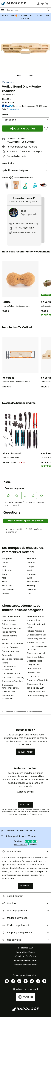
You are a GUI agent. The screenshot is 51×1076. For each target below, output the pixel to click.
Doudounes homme (11, 628)
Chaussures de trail (11, 673)
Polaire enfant (33, 620)
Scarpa (30, 566)
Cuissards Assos (34, 661)
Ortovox (5, 563)
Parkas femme (9, 620)
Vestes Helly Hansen (36, 639)
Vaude (30, 570)
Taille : (5, 114)
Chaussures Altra (35, 684)
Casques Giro (33, 665)
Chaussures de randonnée (9, 668)
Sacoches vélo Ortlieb (37, 680)
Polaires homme (9, 636)
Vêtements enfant (35, 617)
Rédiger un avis (8, 95)
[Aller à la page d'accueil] (4, 712)
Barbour (6, 593)
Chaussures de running (13, 677)
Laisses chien (33, 676)
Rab (4, 566)
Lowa (4, 574)
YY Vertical (8, 82)
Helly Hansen (8, 590)
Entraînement (21, 711)
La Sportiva (7, 570)
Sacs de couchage (11, 651)
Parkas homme (9, 632)
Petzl (29, 593)
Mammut (31, 574)
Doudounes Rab (34, 669)
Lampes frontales (10, 647)
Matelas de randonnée (12, 644)
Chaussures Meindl (36, 653)
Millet (4, 582)
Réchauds (7, 655)
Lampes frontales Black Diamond (38, 648)
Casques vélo (8, 692)
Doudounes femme (11, 617)
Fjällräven (31, 559)
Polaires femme (9, 624)
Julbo (29, 578)
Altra (4, 578)
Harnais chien (33, 673)
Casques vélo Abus (36, 692)
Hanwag (31, 586)
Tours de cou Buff (35, 688)
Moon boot (7, 586)
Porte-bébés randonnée (8, 697)
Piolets (5, 663)
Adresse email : (25, 792)
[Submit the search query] (48, 10)
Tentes (5, 640)
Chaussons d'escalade (12, 681)
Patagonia (7, 559)
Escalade (9, 711)
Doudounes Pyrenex (36, 635)
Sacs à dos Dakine (35, 657)
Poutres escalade (35, 711)
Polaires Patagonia (35, 631)
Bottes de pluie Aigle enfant (36, 625)
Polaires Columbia (35, 643)
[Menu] (2, 10)
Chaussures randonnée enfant (10, 686)
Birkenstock (32, 590)
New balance (33, 582)
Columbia (31, 563)
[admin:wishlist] (46, 128)
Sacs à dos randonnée (12, 659)
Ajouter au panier (22, 128)
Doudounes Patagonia (37, 696)
